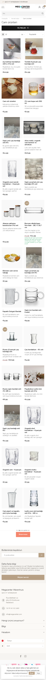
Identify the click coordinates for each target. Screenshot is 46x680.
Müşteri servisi (23, 577)
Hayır (38, 673)
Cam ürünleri (27, 18)
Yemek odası (15, 18)
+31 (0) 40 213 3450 (12, 608)
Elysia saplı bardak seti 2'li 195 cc (12, 390)
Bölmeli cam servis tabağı (10, 272)
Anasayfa (4, 18)
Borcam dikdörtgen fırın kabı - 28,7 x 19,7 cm (33, 225)
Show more (23, 534)
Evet (31, 673)
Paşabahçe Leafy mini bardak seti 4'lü (33, 390)
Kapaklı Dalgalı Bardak (12, 311)
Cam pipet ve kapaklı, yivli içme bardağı (11, 512)
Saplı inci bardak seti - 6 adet (33, 311)
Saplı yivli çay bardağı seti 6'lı (11, 142)
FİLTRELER (21, 28)
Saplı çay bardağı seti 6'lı (11, 429)
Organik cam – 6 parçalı (12, 470)
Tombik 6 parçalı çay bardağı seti (33, 63)
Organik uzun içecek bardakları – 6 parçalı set (11, 184)
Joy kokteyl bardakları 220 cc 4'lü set (11, 63)
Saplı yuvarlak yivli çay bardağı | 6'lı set (34, 183)
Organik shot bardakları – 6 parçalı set (33, 430)
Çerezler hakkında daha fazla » (23, 676)
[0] (43, 7)
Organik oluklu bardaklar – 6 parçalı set (33, 472)
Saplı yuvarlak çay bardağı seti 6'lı (32, 272)
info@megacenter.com (14, 614)
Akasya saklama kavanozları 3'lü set (10, 224)
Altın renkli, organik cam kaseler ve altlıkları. (32, 143)
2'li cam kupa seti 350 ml (33, 102)
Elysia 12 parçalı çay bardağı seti (11, 351)
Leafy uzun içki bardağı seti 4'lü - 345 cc (34, 512)
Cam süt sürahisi (9, 101)
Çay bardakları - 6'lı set (34, 350)
